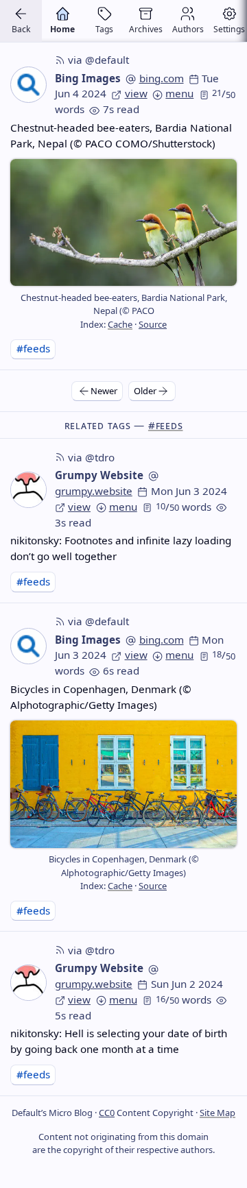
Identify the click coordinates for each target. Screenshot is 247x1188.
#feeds (33, 348)
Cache (120, 324)
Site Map (217, 1112)
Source (153, 324)
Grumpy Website (99, 475)
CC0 (107, 1112)
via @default (98, 59)
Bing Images (88, 78)
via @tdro (91, 457)
